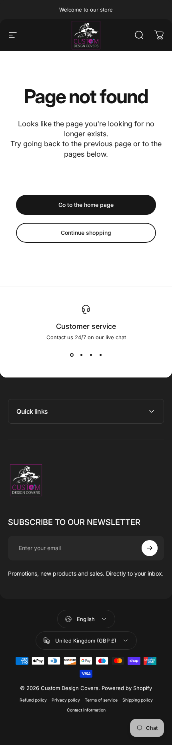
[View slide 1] (71, 355)
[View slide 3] (91, 355)
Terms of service (101, 700)
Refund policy (33, 700)
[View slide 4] (100, 355)
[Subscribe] (150, 548)
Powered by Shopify (127, 688)
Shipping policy (137, 700)
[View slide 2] (81, 355)
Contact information (86, 710)
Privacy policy (66, 700)
